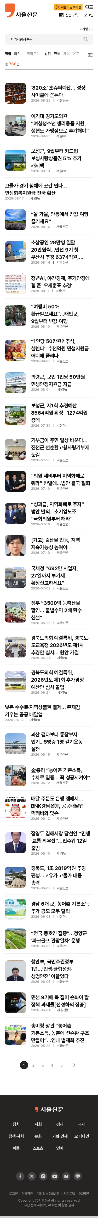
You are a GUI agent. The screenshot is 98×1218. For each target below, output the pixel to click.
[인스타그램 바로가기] (54, 1176)
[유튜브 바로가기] (43, 1176)
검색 (86, 39)
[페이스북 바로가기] (20, 1176)
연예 (60, 1148)
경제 (60, 1124)
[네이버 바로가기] (66, 1176)
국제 (81, 1124)
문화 (38, 1136)
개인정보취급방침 (48, 1193)
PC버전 (84, 1193)
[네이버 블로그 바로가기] (77, 1176)
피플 (16, 1148)
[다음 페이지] (74, 1065)
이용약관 (27, 1193)
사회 (38, 1124)
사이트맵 (69, 1193)
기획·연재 (60, 1136)
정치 (16, 1124)
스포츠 (38, 1148)
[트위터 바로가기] (31, 1176)
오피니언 (81, 1136)
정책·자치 (16, 1136)
